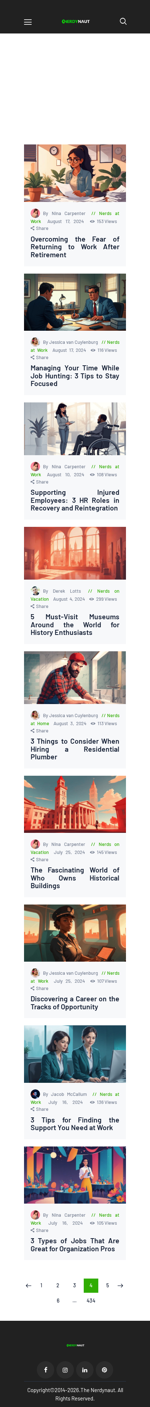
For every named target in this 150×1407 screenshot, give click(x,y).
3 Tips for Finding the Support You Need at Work (75, 1124)
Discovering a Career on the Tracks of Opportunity (75, 1002)
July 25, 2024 (70, 852)
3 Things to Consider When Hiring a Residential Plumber (75, 749)
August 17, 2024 (67, 221)
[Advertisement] (75, 95)
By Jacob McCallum (66, 1094)
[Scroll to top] (145, 1402)
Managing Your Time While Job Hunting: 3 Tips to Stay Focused (75, 375)
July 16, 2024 (67, 1102)
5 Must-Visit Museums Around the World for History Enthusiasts (75, 624)
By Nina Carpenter (66, 213)
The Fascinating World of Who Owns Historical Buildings (75, 878)
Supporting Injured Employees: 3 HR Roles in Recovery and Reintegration (75, 500)
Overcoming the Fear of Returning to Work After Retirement (75, 247)
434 (92, 1300)
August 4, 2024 (70, 599)
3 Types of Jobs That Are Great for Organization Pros (75, 1244)
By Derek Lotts (64, 591)
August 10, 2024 (67, 474)
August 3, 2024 (71, 723)
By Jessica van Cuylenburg (71, 342)
